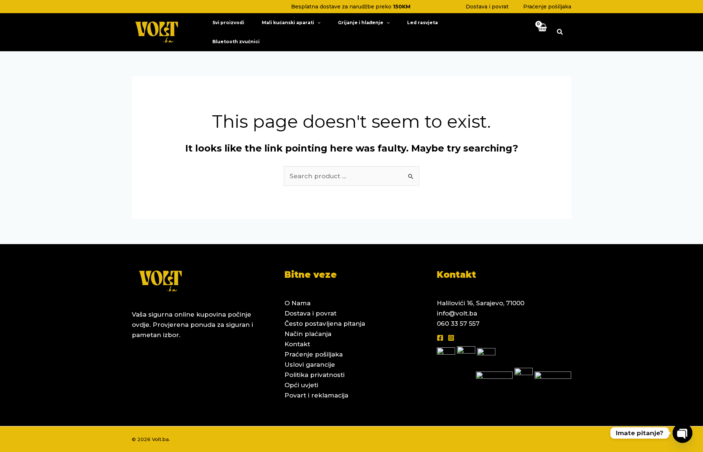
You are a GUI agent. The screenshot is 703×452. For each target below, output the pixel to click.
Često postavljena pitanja (324, 323)
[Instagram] (451, 338)
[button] (317, 22)
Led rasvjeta (422, 22)
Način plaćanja (307, 333)
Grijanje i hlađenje (360, 22)
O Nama (297, 303)
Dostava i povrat (487, 6)
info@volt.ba (457, 313)
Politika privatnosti (314, 374)
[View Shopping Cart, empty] (542, 32)
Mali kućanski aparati (288, 22)
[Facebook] (440, 338)
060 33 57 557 (458, 323)
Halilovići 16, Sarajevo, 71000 (480, 303)
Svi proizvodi (228, 22)
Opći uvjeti (301, 385)
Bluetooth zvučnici (236, 41)
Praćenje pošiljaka (547, 6)
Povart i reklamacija (316, 395)
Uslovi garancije (309, 364)
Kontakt (297, 344)
